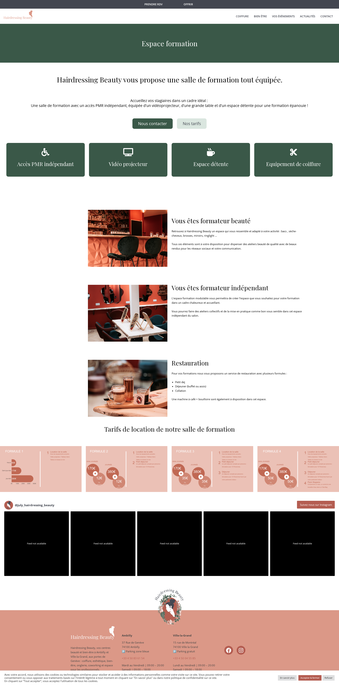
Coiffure (242, 16)
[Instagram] (241, 650)
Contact (326, 16)
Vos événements (283, 16)
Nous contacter (152, 123)
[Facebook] (228, 650)
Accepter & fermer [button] (310, 677)
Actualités (307, 16)
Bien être (260, 16)
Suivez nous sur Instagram (316, 504)
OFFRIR (188, 4)
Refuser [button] (328, 677)
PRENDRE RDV (153, 4)
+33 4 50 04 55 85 (184, 658)
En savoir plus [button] (287, 677)
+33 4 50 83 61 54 (133, 658)
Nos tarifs (192, 123)
